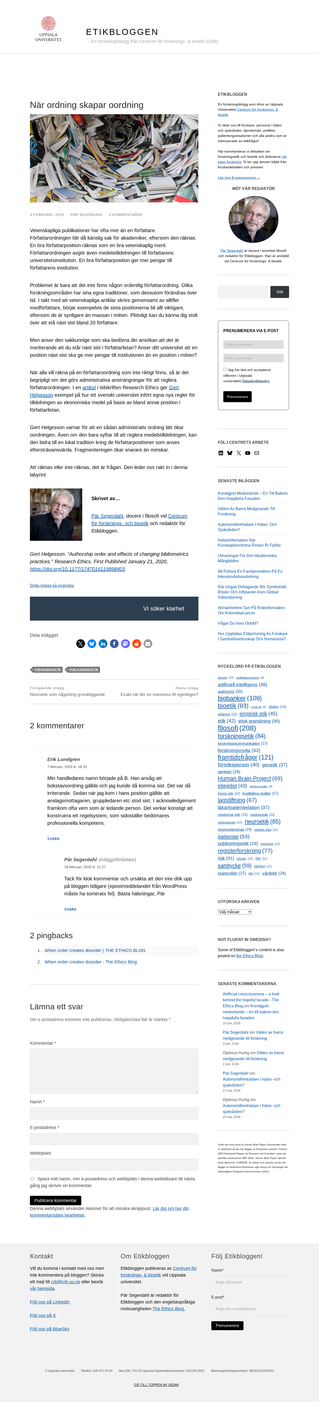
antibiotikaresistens (250, 677)
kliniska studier (261, 786)
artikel (89, 387)
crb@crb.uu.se (65, 1281)
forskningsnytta (239, 750)
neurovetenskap (235, 829)
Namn (37, 1101)
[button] (80, 643)
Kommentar (43, 1043)
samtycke (234, 865)
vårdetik (274, 873)
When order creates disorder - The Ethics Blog (91, 961)
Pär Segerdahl (87, 215)
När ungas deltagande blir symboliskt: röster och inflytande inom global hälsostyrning (252, 592)
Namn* (217, 1270)
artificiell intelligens (242, 684)
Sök (279, 292)
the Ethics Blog (249, 956)
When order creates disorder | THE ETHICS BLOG (95, 950)
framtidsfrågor (246, 757)
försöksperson (238, 764)
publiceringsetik (83, 669)
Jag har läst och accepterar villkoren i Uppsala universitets (247, 375)
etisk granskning (259, 721)
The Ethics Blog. (169, 1308)
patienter (233, 837)
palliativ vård (266, 830)
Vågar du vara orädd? (238, 623)
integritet (232, 785)
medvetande (262, 815)
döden (277, 707)
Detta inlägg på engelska (52, 585)
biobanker (240, 698)
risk (226, 858)
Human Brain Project (250, 778)
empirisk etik (258, 713)
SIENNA (263, 866)
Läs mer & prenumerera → (239, 178)
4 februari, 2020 (47, 215)
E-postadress (44, 1127)
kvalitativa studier (260, 793)
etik (227, 721)
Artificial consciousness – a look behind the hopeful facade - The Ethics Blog (251, 1000)
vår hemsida (42, 1288)
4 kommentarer (125, 215)
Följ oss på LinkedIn (50, 1302)
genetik (274, 764)
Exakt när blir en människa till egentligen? (159, 691)
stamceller (232, 873)
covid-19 (258, 706)
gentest (229, 771)
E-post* (217, 1297)
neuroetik (263, 821)
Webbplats (40, 1153)
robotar (245, 858)
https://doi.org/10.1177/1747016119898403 (77, 569)
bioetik (233, 705)
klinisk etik (229, 793)
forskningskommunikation (242, 744)
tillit (254, 873)
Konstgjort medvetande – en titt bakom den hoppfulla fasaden (251, 1012)
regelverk (270, 844)
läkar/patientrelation (243, 807)
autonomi (230, 691)
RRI (261, 858)
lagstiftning (237, 800)
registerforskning (245, 850)
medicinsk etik (233, 815)
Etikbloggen (122, 32)
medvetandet (230, 822)
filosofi (237, 728)
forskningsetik (47, 669)
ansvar (226, 677)
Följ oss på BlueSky (49, 1328)
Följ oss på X (43, 1315)
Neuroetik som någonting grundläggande (67, 691)
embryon (227, 714)
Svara (53, 839)
